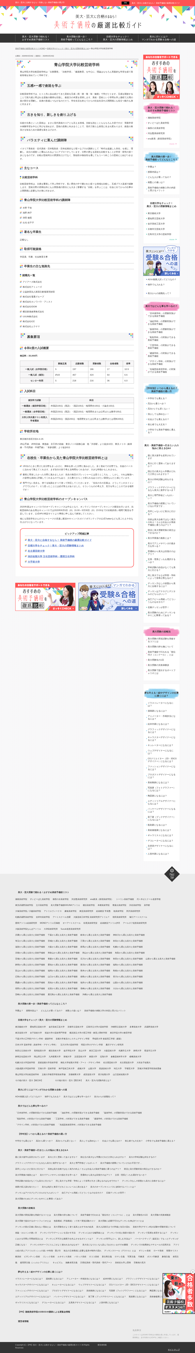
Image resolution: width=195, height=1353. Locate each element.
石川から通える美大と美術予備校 (95, 959)
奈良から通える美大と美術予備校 (128, 941)
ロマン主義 (120, 1256)
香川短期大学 (104, 1074)
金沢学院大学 (69, 1050)
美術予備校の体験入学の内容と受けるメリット (162, 189)
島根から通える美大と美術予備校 (128, 970)
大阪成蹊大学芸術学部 (25, 1068)
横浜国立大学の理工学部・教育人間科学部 (88, 1033)
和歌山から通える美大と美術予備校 (64, 953)
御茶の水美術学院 (156, 128)
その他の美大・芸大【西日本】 (69, 1080)
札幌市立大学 (125, 1050)
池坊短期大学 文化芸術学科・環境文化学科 (51, 556)
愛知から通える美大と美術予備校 (63, 965)
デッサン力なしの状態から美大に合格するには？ (162, 584)
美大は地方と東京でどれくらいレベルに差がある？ (64, 1187)
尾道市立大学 (150, 1050)
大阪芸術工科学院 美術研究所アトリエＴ (91, 917)
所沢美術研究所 (133, 911)
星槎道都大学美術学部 (48, 1062)
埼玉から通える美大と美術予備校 (30, 941)
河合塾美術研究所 (156, 133)
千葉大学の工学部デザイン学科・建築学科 (34, 1039)
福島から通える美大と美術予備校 (128, 965)
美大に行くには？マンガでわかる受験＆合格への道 (42, 1089)
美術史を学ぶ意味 (123, 1262)
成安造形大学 (89, 1074)
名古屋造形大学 (127, 1062)
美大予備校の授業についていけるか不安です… (162, 504)
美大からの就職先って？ (159, 293)
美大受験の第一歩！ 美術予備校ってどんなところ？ (77, 38)
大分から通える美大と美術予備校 (128, 988)
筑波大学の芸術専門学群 (56, 1033)
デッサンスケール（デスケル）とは (120, 1250)
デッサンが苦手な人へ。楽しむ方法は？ (114, 1239)
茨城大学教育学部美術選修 (149, 1068)
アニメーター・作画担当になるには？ (162, 717)
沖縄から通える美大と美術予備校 (97, 994)
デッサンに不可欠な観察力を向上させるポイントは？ (69, 1239)
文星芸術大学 (80, 1056)
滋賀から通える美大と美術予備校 (30, 947)
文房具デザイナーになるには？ (160, 847)
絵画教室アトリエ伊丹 (110, 923)
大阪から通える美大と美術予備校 (63, 947)
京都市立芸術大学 (156, 229)
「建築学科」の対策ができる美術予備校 (162, 354)
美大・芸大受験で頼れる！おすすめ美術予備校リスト (43, 892)
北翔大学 (104, 1056)
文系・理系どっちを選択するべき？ (162, 560)
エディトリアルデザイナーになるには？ (162, 802)
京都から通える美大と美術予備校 (30, 953)
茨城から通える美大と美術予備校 (63, 941)
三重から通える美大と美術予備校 (95, 941)
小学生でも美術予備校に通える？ (162, 431)
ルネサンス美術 (64, 1256)
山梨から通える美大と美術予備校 (128, 982)
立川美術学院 (42, 905)
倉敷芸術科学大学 (119, 1056)
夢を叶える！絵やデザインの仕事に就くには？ (161, 694)
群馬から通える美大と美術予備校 (95, 947)
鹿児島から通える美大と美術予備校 (64, 994)
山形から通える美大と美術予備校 (160, 959)
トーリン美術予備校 (125, 899)
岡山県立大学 (40, 1056)
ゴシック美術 (49, 1256)
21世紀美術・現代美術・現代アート (96, 1262)
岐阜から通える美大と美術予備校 (95, 935)
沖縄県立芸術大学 (119, 1027)
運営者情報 (23, 1321)
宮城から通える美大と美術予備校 (30, 959)
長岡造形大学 (40, 1050)
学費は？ (152, 166)
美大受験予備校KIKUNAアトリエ (65, 905)
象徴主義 (166, 1256)
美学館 (147, 905)
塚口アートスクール (138, 917)
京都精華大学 (74, 1074)
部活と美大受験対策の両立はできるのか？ (162, 531)
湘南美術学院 (154, 117)
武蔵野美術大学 (151, 1027)
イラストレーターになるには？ (160, 704)
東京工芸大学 (95, 1050)
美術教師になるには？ (158, 782)
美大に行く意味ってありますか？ (162, 464)
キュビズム (58, 1262)
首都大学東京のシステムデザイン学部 (72, 1039)
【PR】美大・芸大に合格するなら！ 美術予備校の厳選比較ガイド (54, 1345)
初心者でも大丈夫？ (157, 424)
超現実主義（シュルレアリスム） (35, 1262)
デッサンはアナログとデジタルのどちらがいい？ (162, 592)
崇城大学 (67, 1056)
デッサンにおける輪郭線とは (91, 1233)
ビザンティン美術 (32, 1256)
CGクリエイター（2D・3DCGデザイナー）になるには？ (162, 759)
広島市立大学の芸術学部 (159, 234)
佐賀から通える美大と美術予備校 (63, 988)
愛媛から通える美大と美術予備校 (30, 982)
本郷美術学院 (104, 905)
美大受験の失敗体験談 (158, 665)
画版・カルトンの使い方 (26, 1233)
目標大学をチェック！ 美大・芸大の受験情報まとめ (118, 38)
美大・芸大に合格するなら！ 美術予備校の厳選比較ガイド (156, 3)
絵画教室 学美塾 (103, 911)
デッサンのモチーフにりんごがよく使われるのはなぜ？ (55, 1245)
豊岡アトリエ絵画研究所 (26, 923)
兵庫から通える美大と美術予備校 (30, 935)
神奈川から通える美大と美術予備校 (129, 935)
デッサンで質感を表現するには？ (152, 1233)
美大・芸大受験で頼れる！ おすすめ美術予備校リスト (36, 38)
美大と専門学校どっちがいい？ (160, 496)
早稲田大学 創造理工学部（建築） (107, 1039)
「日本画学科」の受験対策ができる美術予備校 (162, 314)
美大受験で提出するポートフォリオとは (162, 671)
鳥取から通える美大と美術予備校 (130, 953)
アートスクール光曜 (62, 917)
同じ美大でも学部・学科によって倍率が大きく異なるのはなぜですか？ (87, 1181)
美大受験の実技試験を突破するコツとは (162, 640)
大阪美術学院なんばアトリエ (28, 929)
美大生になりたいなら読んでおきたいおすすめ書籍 (105, 1245)
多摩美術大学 (136, 1027)
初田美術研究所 (119, 917)
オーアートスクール (72, 923)
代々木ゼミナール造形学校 (149, 899)
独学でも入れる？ (156, 284)
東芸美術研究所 (86, 911)
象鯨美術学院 (70, 911)
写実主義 (131, 1256)
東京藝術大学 (154, 213)
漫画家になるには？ (157, 711)
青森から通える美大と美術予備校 (63, 959)
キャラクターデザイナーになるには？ (162, 738)
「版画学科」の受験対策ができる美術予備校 (162, 330)
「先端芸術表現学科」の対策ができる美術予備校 (162, 370)
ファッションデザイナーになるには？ (162, 767)
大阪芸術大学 (110, 1050)
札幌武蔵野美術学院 (24, 917)
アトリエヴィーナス (53, 911)
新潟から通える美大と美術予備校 (95, 965)
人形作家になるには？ (158, 854)
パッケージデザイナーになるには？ (162, 810)
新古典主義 (107, 1256)
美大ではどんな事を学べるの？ (161, 306)
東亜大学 (93, 1056)
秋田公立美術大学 (23, 1050)
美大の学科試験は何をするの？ (160, 480)
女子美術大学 (36, 1033)
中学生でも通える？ (157, 398)
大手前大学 (34, 561)
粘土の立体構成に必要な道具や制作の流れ (82, 1250)
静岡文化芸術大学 (23, 1056)
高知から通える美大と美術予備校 (63, 982)
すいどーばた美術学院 (158, 123)
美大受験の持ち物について (160, 646)
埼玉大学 (118, 1068)
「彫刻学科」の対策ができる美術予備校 (162, 338)
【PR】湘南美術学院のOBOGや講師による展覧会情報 (44, 1312)
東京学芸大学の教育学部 (121, 1033)
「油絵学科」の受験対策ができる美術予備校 (162, 322)
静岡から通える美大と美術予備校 (30, 965)
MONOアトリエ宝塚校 (50, 923)
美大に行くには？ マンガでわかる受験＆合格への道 (159, 38)
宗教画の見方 (140, 1262)
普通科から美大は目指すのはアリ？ (162, 552)
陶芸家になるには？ (157, 796)
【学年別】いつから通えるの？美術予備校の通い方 (161, 390)
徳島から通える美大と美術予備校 (95, 976)
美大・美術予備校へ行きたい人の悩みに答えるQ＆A (43, 1150)
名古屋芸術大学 (36, 551)
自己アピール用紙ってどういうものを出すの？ (162, 600)
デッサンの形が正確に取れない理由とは (33, 1227)
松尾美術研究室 (90, 923)
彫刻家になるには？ (157, 825)
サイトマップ (174, 1350)
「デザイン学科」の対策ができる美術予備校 (162, 362)
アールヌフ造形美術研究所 (135, 923)
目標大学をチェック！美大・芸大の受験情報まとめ (56, 545)
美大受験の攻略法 (161, 631)
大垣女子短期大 (144, 1062)
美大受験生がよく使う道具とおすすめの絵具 (73, 1227)
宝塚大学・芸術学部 (47, 1068)
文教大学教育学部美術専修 (54, 1074)
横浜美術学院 (89, 905)
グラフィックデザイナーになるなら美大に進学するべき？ (162, 488)
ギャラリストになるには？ (160, 835)
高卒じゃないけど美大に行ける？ (162, 512)
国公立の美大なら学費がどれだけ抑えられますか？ (162, 472)
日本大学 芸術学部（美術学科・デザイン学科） (36, 1045)
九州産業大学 (55, 1056)
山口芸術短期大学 (121, 1074)
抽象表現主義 (71, 1262)
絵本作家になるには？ (158, 724)
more (171, 144)
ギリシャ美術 (145, 1250)
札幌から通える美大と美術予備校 (128, 947)
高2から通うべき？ (157, 403)
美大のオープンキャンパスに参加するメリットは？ (113, 1187)
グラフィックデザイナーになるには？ (162, 730)
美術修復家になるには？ (159, 830)
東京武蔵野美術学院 (24, 905)
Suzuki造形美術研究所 (71, 929)
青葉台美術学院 (119, 905)
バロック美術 (80, 1256)
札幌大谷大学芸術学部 (25, 1062)
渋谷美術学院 (135, 905)
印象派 (141, 1256)
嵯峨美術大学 (135, 1056)
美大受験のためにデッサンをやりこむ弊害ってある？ (162, 613)
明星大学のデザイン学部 (92, 1045)
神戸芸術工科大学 (66, 1068)
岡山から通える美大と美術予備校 (97, 953)
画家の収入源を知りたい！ (27, 1187)
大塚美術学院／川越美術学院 (28, 911)
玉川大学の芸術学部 (69, 1045)
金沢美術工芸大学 (156, 223)
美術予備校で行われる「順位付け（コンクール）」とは (162, 653)
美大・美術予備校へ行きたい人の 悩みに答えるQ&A (161, 447)
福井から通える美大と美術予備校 (95, 982)
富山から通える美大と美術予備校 (30, 970)
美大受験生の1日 (156, 660)
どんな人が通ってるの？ (159, 177)
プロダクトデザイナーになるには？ (162, 775)
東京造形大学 (21, 1033)
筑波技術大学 (105, 1068)
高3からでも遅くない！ (159, 408)
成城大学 (81, 1068)
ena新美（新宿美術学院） (160, 138)
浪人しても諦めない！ (158, 414)
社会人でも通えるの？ (158, 419)
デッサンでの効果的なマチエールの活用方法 (150, 1245)
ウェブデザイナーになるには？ (160, 752)
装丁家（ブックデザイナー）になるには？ (162, 818)
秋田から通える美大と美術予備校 (128, 959)
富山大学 (82, 1050)
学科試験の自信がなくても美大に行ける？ (162, 568)
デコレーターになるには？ (160, 840)
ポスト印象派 (153, 1256)
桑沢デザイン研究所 (115, 1045)
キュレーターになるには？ (160, 745)
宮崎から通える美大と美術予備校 (30, 994)
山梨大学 (92, 1068)
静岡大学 (137, 1050)
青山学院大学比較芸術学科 (27, 1074)
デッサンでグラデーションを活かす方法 (58, 1233)
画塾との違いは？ (156, 182)
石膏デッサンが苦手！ (158, 607)
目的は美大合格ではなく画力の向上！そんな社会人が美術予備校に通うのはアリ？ (162, 522)
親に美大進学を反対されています (162, 456)
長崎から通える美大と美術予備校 (95, 988)
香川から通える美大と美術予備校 (128, 976)
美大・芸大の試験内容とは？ (98, 1080)
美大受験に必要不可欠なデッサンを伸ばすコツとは (121, 1221)
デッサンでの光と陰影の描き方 (121, 1233)
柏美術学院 (118, 911)
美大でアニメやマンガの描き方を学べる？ (162, 544)
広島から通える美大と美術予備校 (30, 976)
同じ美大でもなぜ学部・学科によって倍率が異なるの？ (162, 576)
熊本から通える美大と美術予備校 (95, 970)
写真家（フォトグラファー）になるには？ (162, 789)
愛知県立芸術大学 (156, 218)
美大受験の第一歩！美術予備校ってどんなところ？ (42, 1003)
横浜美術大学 (55, 1050)
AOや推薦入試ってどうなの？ (162, 279)
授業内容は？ (154, 172)
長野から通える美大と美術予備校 (30, 988)
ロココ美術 (94, 1256)
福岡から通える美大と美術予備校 (63, 970)
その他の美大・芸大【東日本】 (29, 1080)
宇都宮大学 (130, 1068)
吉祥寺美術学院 (43, 917)
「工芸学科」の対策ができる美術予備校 (162, 346)
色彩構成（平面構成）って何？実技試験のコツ (74, 1221)
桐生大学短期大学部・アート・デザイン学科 (80, 1062)
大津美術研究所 (51, 929)
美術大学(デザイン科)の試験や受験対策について (154, 1227)
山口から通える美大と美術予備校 (63, 976)
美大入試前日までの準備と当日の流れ (113, 1227)
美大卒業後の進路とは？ (159, 538)
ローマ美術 (158, 1250)
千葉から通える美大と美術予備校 (63, 935)
